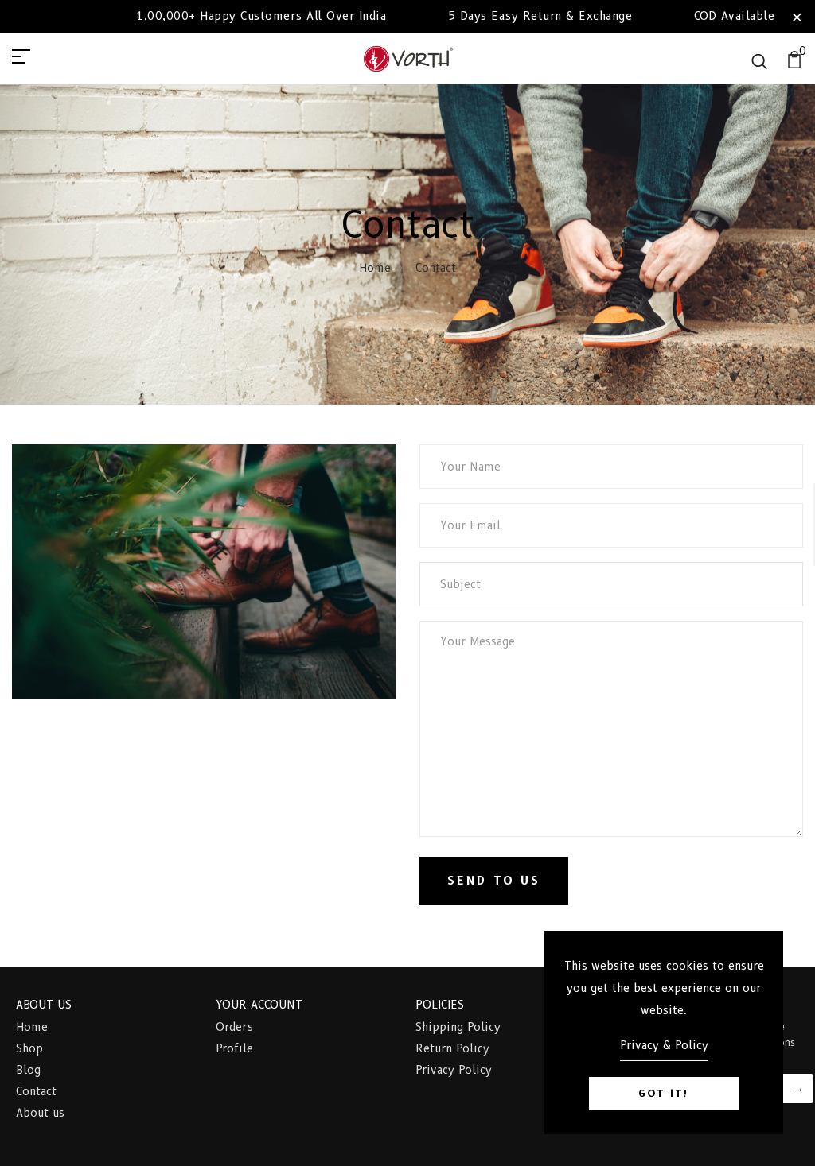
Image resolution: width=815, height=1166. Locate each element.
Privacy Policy (453, 1070)
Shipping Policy (458, 1027)
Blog (28, 1070)
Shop (29, 1048)
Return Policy (452, 1048)
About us (40, 1113)
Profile (234, 1048)
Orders (234, 1027)
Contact (36, 1091)
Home (375, 268)
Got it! (663, 1093)
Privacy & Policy (664, 1045)
